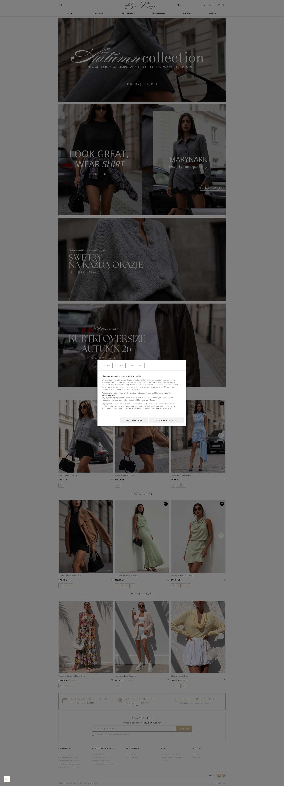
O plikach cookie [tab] (135, 365)
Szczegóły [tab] (119, 365)
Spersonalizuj (134, 420)
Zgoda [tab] (107, 365)
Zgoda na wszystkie (166, 420)
